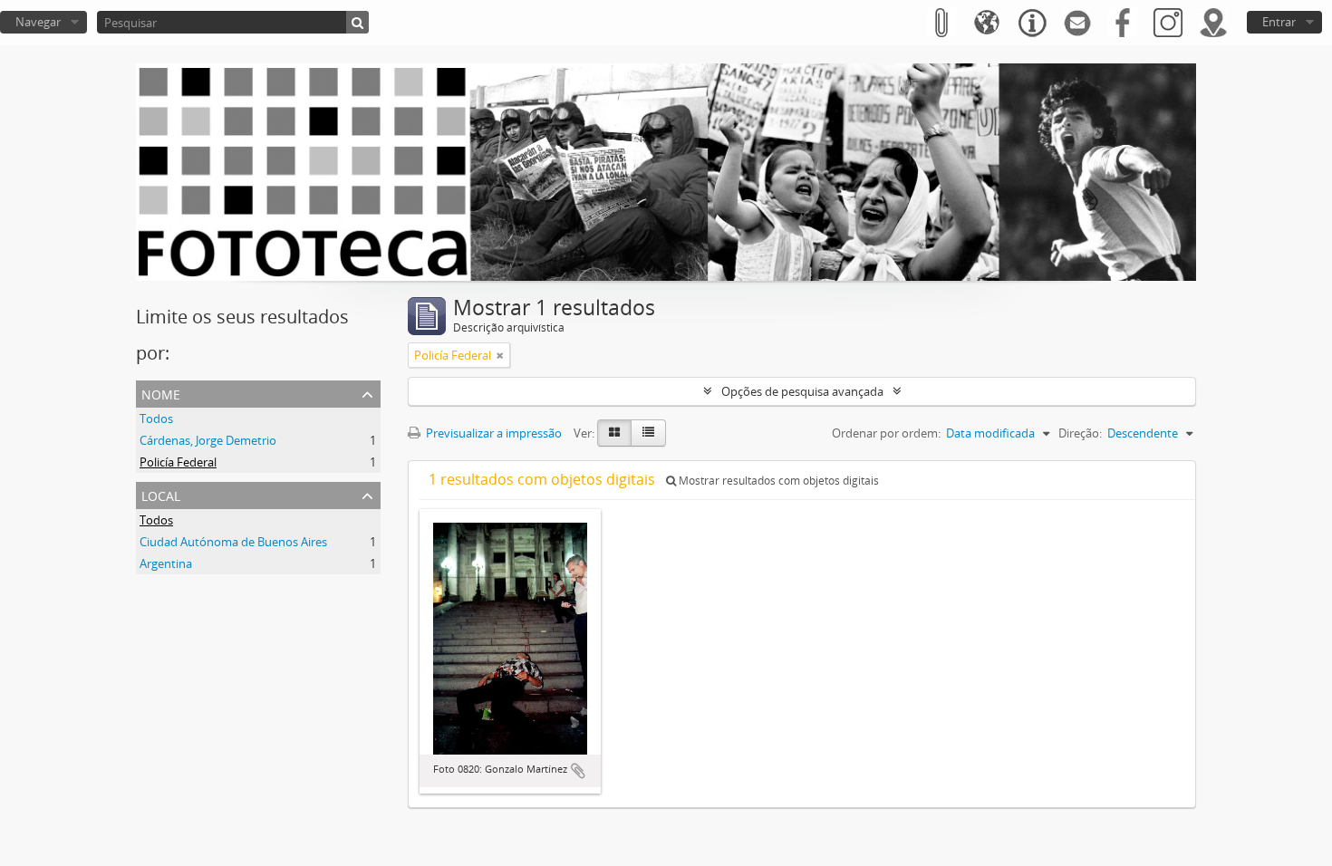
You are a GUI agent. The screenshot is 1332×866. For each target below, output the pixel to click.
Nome (160, 392)
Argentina (166, 563)
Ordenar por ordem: (886, 433)
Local (160, 494)
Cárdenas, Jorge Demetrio (208, 440)
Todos (156, 418)
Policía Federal (178, 462)
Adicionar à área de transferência (578, 771)
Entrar (1279, 22)
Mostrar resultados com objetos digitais (777, 480)
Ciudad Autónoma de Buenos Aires (233, 542)
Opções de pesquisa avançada (802, 391)
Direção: (1080, 433)
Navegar (38, 22)
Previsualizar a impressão (492, 433)
